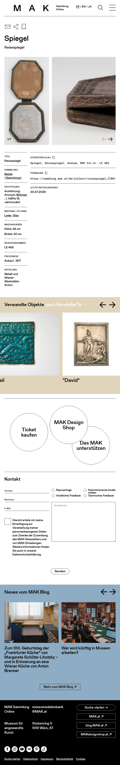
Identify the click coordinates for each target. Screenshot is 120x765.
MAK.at (94, 716)
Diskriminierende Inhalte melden (101, 491)
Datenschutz (30, 759)
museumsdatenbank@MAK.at (46, 709)
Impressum (47, 759)
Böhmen (21, 195)
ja (90, 6)
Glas (16, 215)
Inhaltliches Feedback (68, 495)
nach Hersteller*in (64, 304)
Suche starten (94, 707)
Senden (60, 571)
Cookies (80, 759)
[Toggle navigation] (112, 8)
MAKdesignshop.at (94, 734)
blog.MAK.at (94, 725)
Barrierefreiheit (64, 759)
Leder (8, 215)
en (84, 6)
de (77, 6)
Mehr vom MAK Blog (58, 686)
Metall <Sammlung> (13, 176)
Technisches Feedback (101, 495)
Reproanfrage (64, 490)
